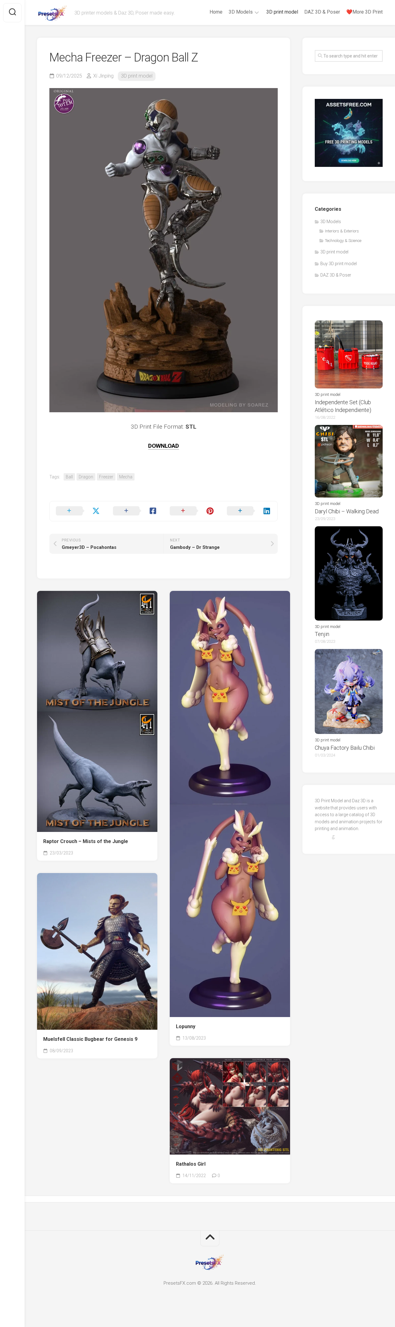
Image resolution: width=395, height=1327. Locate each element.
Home (216, 12)
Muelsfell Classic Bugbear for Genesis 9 (90, 1039)
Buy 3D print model (338, 263)
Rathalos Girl (191, 1164)
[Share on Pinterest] (192, 511)
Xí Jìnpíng (103, 76)
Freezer (106, 476)
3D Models (241, 12)
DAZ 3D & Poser (322, 12)
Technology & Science (343, 240)
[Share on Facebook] (135, 511)
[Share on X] (78, 511)
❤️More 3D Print (364, 12)
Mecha (125, 476)
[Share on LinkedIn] (249, 511)
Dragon (86, 476)
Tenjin (322, 634)
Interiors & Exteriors (342, 231)
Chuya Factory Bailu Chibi (345, 747)
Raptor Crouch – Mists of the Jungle (85, 841)
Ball (69, 476)
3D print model (282, 12)
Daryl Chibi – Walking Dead (347, 511)
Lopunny (185, 1026)
